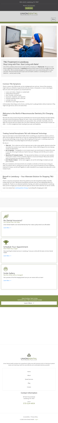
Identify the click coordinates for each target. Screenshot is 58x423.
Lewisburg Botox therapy (21, 188)
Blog (29, 383)
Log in (36, 419)
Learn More (6, 227)
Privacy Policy (34, 417)
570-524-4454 (31, 5)
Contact (29, 387)
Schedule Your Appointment (15, 247)
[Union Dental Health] (29, 14)
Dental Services (29, 379)
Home (29, 371)
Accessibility (26, 417)
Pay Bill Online (29, 8)
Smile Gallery (9, 273)
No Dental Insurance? (12, 220)
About (29, 375)
